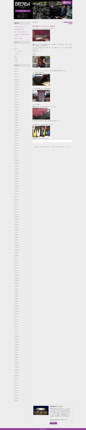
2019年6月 (16, 260)
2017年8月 (16, 316)
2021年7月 (16, 196)
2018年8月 (16, 285)
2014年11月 (16, 400)
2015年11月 (16, 370)
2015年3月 (16, 390)
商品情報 (70, 23)
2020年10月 (16, 219)
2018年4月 (16, 296)
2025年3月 (16, 97)
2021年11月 (16, 186)
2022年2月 (16, 178)
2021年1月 (16, 211)
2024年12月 (16, 102)
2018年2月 (16, 301)
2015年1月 (16, 395)
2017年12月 (16, 306)
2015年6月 (16, 382)
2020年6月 (16, 229)
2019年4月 (16, 265)
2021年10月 (16, 188)
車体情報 (16, 61)
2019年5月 (16, 262)
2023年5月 (16, 145)
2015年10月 (16, 372)
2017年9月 (16, 313)
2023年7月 (16, 140)
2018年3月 (16, 298)
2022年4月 (16, 173)
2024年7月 (16, 112)
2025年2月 (16, 99)
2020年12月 (16, 214)
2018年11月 (16, 278)
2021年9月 (16, 191)
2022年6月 (16, 168)
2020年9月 (16, 222)
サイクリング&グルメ (18, 51)
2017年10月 (16, 311)
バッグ (71, 22)
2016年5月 (16, 354)
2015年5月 (16, 385)
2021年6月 (16, 199)
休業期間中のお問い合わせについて (20, 26)
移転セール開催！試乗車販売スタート (21, 31)
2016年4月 (16, 357)
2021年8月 (16, 194)
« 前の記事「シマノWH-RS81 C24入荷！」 (42, 146)
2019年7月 (16, 257)
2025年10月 (16, 84)
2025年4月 (16, 94)
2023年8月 (16, 137)
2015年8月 (16, 377)
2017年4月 (16, 326)
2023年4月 (16, 148)
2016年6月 (16, 352)
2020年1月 (16, 242)
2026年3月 (16, 71)
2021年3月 (16, 206)
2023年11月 (16, 132)
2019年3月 (16, 268)
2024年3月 (16, 122)
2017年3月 (16, 329)
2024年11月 (16, 104)
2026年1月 (16, 76)
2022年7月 (16, 165)
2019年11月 (16, 247)
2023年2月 (16, 153)
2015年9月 (16, 375)
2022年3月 (16, 176)
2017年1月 (16, 334)
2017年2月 (16, 331)
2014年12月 (16, 398)
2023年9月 (16, 135)
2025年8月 (16, 89)
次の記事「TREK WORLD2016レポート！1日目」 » (61, 146)
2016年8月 (16, 347)
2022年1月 (16, 181)
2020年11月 (16, 216)
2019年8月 (16, 255)
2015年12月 (16, 367)
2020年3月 (16, 237)
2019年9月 (16, 252)
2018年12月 (16, 275)
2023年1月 (16, 155)
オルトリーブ (66, 22)
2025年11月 (16, 81)
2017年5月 (16, 324)
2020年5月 (16, 232)
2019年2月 (16, 270)
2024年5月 (16, 117)
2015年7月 (16, 380)
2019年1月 (16, 273)
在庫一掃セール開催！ (18, 38)
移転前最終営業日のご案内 (19, 29)
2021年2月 (16, 209)
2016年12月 (16, 336)
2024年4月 (16, 120)
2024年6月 (16, 114)
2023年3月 (16, 150)
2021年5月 (16, 201)
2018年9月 (16, 283)
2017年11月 (16, 308)
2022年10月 (16, 163)
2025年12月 (16, 79)
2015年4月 (16, 387)
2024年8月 (16, 109)
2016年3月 (16, 359)
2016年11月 (16, 339)
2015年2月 (16, 393)
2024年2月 (16, 125)
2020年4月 (16, 234)
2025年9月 (16, 86)
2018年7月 (16, 288)
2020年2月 (16, 239)
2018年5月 (16, 293)
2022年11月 (16, 160)
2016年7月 (16, 349)
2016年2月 (16, 362)
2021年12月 (16, 183)
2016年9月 (16, 344)
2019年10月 (16, 250)
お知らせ (16, 48)
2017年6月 (16, 321)
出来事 (15, 56)
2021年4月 (16, 204)
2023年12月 (16, 130)
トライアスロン (17, 53)
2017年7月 (16, 319)
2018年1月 (16, 303)
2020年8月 (16, 224)
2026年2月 (16, 74)
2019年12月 (16, 245)
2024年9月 (16, 107)
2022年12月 (16, 158)
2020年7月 (16, 227)
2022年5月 (16, 171)
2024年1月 (16, 127)
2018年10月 (16, 280)
